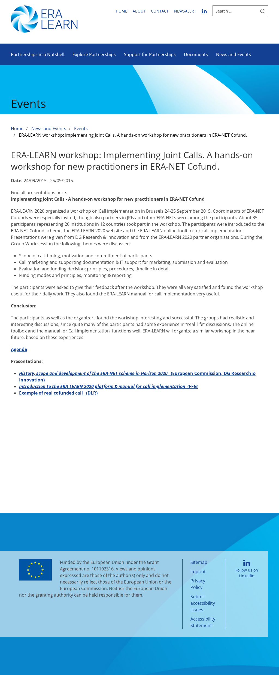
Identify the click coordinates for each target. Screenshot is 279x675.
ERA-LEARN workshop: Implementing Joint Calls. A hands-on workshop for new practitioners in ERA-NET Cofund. (133, 135)
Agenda (19, 349)
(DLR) (58, 393)
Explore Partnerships (94, 54)
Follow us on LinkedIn (246, 572)
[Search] (262, 10)
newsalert (185, 11)
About (139, 11)
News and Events (233, 54)
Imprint (198, 572)
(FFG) (108, 386)
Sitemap (198, 562)
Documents (196, 54)
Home (121, 11)
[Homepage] (44, 19)
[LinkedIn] (204, 11)
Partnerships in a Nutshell (37, 54)
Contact (160, 11)
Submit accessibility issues (202, 603)
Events (81, 129)
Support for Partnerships (150, 54)
